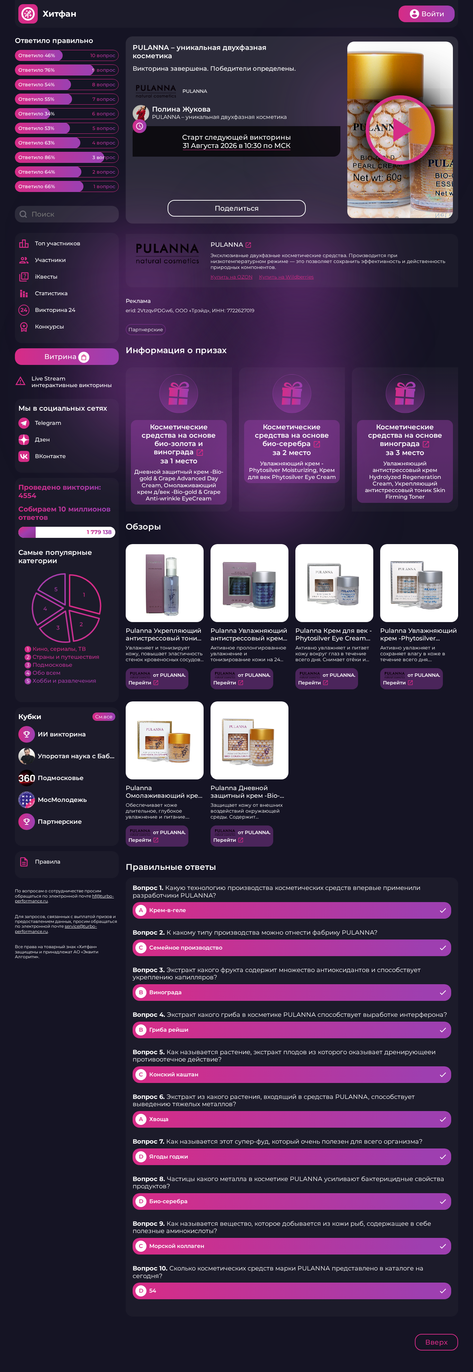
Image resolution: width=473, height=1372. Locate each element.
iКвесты (37, 276)
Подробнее (66, 423)
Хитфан (60, 14)
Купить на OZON (231, 277)
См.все (104, 717)
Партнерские (145, 329)
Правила (39, 861)
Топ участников (49, 243)
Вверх (436, 1342)
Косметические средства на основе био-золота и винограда (179, 439)
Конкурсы (41, 326)
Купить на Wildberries (286, 277)
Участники (42, 260)
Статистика (43, 293)
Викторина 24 (47, 310)
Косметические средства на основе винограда (405, 435)
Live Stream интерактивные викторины (63, 381)
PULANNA (227, 244)
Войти (432, 14)
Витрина (65, 356)
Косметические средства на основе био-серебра (292, 435)
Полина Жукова (181, 109)
